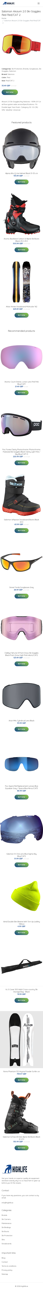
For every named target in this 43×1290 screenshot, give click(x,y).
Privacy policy (7, 1270)
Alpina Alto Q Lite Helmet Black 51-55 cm (21, 173)
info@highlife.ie (7, 1203)
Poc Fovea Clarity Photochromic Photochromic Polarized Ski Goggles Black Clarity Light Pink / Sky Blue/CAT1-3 (21, 451)
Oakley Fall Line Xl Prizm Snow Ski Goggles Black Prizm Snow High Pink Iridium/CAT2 (21, 654)
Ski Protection (17, 69)
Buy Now (9, 92)
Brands (26, 69)
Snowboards (6, 1244)
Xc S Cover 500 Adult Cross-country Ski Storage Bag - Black (21, 990)
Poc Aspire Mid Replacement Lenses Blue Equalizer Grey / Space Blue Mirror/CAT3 (21, 787)
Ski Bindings (6, 1227)
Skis (3, 1240)
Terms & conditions (9, 1266)
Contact (5, 1262)
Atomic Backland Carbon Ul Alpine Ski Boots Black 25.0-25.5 (21, 240)
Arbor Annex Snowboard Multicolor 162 (21, 306)
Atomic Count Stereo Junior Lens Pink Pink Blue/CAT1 (22, 383)
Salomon (12, 71)
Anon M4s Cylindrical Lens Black (21, 721)
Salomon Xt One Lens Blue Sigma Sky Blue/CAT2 (22, 855)
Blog (3, 1258)
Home (4, 18)
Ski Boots (5, 1231)
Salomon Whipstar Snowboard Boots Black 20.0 (21, 521)
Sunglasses (33, 69)
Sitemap (5, 1274)
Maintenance (6, 1223)
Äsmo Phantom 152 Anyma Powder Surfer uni (21, 1071)
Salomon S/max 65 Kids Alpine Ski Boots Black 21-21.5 (21, 1138)
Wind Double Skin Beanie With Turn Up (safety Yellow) (21, 923)
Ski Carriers (6, 1219)
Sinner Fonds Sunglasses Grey (21, 587)
